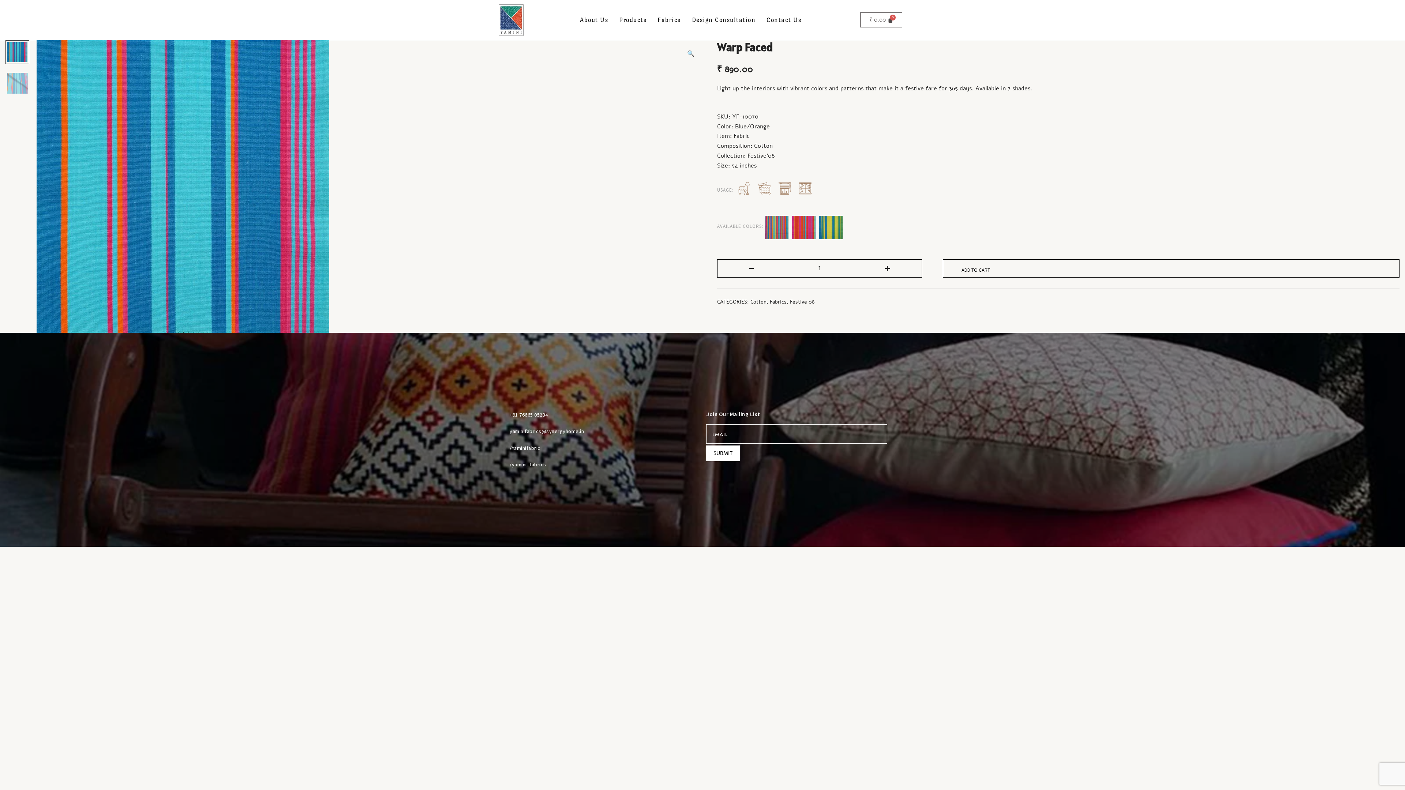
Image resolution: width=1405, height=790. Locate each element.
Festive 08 (802, 301)
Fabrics (669, 19)
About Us (594, 19)
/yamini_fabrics (528, 464)
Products (633, 19)
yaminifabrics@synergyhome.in (547, 431)
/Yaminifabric (525, 448)
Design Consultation (724, 19)
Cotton (758, 301)
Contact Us (784, 19)
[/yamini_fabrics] (501, 464)
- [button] (751, 268)
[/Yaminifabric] (501, 448)
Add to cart (976, 270)
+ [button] (887, 268)
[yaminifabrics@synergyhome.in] (501, 431)
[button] (690, 54)
